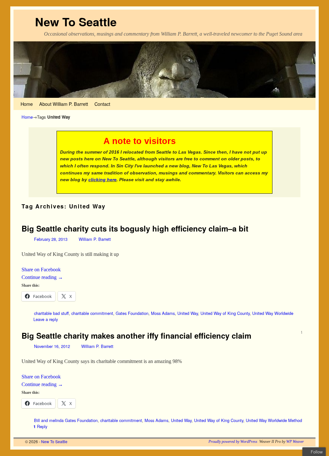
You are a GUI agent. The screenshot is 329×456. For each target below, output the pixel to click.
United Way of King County (225, 313)
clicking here (102, 179)
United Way (187, 313)
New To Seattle (76, 21)
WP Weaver (295, 441)
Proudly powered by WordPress (233, 441)
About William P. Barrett (63, 103)
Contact (102, 103)
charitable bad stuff (51, 313)
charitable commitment (92, 313)
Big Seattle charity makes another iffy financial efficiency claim (136, 335)
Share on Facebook (41, 269)
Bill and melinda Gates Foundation (66, 420)
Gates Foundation (132, 313)
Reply (40, 426)
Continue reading (42, 277)
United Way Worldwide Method (274, 420)
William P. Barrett (95, 239)
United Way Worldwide (272, 313)
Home (27, 103)
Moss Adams (163, 313)
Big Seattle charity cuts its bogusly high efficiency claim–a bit (135, 228)
